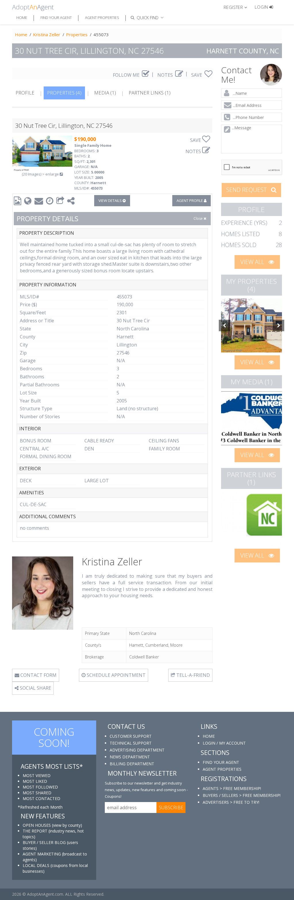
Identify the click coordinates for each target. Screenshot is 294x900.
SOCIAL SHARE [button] (35, 688)
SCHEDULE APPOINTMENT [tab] (116, 675)
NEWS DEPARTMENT (130, 757)
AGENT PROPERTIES (222, 769)
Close (199, 218)
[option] (251, 325)
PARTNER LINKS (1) (150, 92)
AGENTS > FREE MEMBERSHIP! (232, 788)
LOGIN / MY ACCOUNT (224, 743)
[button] (238, 7)
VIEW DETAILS (110, 200)
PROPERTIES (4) (64, 92)
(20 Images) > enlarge (41, 174)
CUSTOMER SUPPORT (131, 736)
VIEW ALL (253, 262)
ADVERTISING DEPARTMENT (137, 750)
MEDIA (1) (105, 92)
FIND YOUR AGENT (221, 762)
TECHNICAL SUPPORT (131, 743)
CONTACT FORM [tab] (38, 675)
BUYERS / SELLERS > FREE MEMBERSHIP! (242, 795)
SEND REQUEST (247, 190)
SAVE (197, 75)
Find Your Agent (56, 17)
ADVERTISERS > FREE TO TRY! (231, 802)
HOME (209, 736)
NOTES (165, 75)
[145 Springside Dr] (251, 325)
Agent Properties (102, 17)
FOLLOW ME (127, 75)
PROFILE (25, 92)
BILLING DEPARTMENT (132, 763)
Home (21, 17)
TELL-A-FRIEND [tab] (192, 675)
